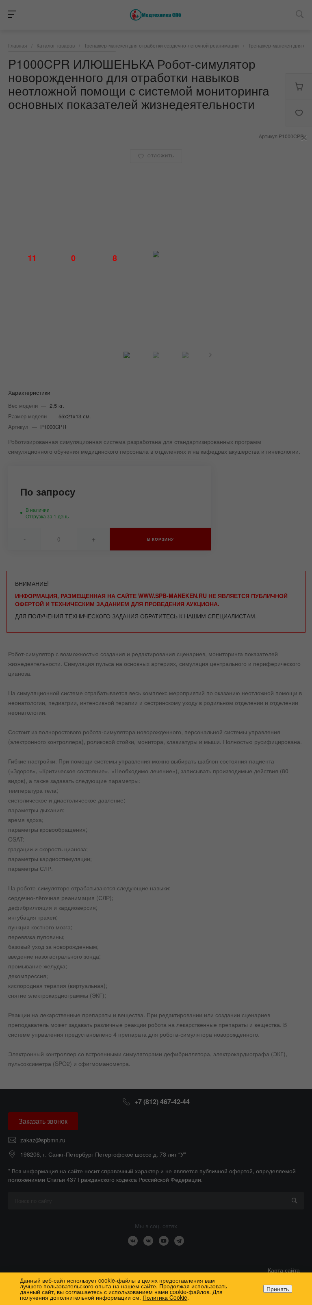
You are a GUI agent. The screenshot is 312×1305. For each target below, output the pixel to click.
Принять (277, 1289)
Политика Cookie (165, 1297)
